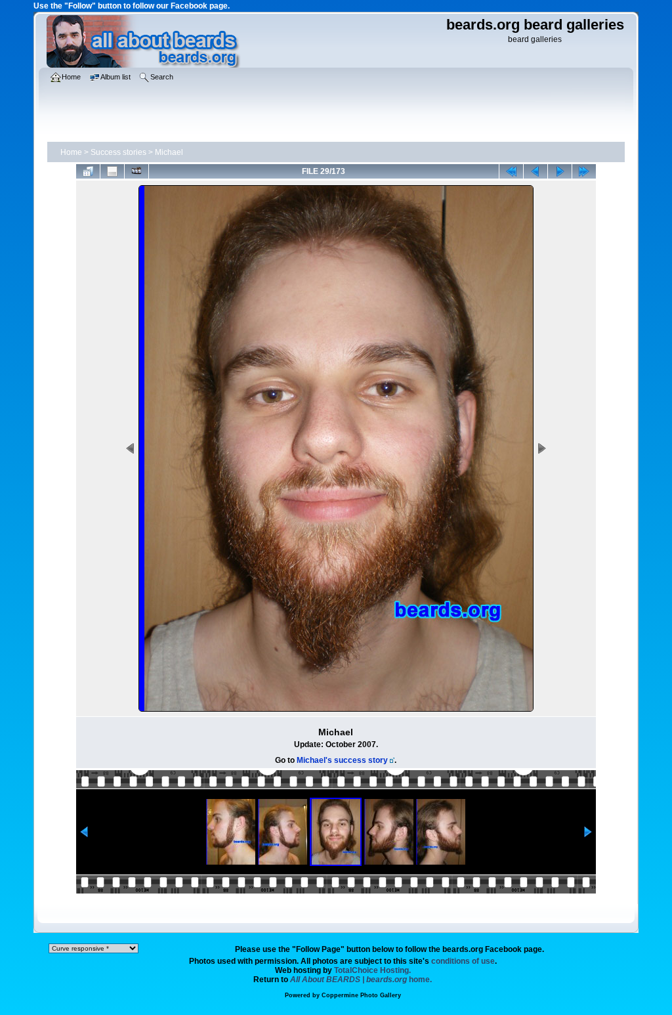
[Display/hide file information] (112, 171)
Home (71, 152)
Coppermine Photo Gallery (361, 995)
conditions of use (463, 961)
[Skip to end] (584, 171)
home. (361, 979)
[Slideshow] (136, 171)
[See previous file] (535, 171)
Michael (169, 152)
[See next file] (560, 171)
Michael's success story (342, 760)
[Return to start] (511, 171)
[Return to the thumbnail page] (88, 171)
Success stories (118, 152)
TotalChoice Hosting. (372, 970)
